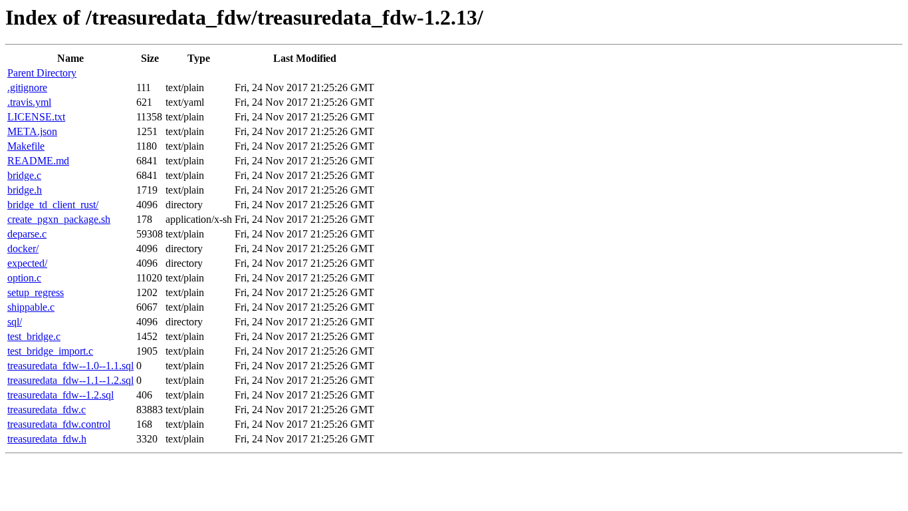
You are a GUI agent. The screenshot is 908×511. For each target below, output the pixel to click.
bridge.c (24, 175)
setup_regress (35, 292)
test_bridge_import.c (50, 351)
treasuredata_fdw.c (46, 409)
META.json (32, 131)
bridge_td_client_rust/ (52, 204)
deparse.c (27, 234)
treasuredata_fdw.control (58, 424)
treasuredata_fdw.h (46, 438)
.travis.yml (29, 102)
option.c (24, 277)
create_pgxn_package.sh (58, 219)
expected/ (27, 263)
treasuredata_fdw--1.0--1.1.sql (70, 365)
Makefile (26, 146)
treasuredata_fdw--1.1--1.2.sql (70, 380)
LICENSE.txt (36, 116)
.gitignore (27, 87)
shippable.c (31, 307)
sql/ (14, 321)
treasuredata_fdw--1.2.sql (60, 395)
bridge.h (24, 190)
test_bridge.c (33, 336)
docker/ (23, 248)
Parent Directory (41, 73)
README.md (38, 160)
